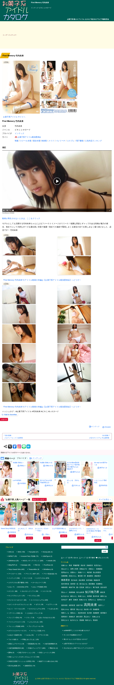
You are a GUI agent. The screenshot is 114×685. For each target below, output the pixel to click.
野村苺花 (104, 485)
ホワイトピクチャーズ (15, 630)
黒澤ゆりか (101, 600)
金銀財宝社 (28, 665)
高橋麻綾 (99, 569)
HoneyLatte (46, 552)
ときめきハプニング (33, 613)
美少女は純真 (12, 665)
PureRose (47, 565)
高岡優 (89, 596)
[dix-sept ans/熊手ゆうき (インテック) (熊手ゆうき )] (87, 477)
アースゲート (12, 573)
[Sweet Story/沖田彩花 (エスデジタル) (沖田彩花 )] (8, 525)
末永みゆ (30, 534)
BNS (19, 552)
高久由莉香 (80, 592)
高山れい (87, 616)
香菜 (70, 565)
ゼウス (38, 604)
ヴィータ (27, 578)
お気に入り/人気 (102, 558)
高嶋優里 (96, 613)
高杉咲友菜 (82, 613)
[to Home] (15, 20)
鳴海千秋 (72, 587)
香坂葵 (95, 620)
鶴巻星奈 (65, 579)
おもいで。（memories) (16, 587)
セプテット (51, 604)
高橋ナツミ (82, 572)
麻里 (70, 600)
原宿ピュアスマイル (15, 643)
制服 (16, 140)
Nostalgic (24, 565)
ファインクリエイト (15, 622)
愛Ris (10, 652)
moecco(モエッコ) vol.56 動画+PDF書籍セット (93, 531)
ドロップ (29, 617)
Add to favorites (10, 414)
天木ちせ (77, 485)
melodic (50, 560)
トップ (5, 35)
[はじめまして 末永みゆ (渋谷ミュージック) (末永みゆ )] (25, 525)
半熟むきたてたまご (29, 639)
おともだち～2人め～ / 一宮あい (42, 529)
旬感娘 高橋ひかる (46, 462)
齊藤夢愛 (76, 565)
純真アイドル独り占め (46, 661)
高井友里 (103, 587)
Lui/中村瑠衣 (17, 480)
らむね (28, 635)
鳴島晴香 (64, 587)
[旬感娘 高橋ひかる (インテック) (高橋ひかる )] (33, 477)
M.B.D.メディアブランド (31, 560)
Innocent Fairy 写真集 (28, 556)
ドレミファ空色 (13, 617)
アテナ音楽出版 (48, 573)
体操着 (44, 140)
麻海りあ (103, 596)
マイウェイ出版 (36, 630)
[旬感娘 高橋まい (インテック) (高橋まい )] (6, 477)
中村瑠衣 (23, 483)
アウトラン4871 (30, 573)
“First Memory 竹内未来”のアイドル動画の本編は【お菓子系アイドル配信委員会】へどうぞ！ (42, 280)
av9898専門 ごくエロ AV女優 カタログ (77, 630)
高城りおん (82, 596)
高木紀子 (64, 600)
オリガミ (11, 591)
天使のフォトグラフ (35, 648)
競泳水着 (36, 140)
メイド (51, 140)
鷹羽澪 (72, 609)
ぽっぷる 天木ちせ (73, 481)
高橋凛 (75, 600)
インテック (19, 133)
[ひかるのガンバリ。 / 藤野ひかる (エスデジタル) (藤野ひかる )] (76, 525)
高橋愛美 (96, 609)
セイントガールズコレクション (18, 604)
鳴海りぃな (65, 613)
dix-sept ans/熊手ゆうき (100, 463)
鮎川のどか (74, 620)
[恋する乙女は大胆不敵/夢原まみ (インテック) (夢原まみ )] (33, 495)
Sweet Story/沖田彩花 (8, 528)
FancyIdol (32, 552)
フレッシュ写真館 (14, 626)
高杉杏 (83, 565)
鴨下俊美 (96, 587)
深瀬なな (64, 532)
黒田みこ (73, 613)
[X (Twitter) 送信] (10, 446)
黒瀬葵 (81, 620)
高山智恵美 (97, 572)
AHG (10, 552)
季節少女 (53, 648)
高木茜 (89, 613)
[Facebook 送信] (15, 446)
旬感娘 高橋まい (18, 462)
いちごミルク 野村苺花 (100, 481)
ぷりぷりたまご (34, 622)
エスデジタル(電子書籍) (16, 582)
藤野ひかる (80, 534)
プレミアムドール (34, 626)
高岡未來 (90, 604)
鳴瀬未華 (97, 580)
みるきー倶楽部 (13, 635)
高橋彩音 (90, 565)
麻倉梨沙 (97, 576)
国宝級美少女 (32, 643)
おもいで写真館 (37, 587)
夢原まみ (50, 485)
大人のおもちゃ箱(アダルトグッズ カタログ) (79, 648)
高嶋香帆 (64, 576)
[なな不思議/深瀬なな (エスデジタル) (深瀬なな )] (59, 525)
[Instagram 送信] (19, 446)
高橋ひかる (49, 465)
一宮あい (47, 534)
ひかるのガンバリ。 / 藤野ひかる (76, 529)
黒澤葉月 (103, 613)
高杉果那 (82, 580)
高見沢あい (98, 565)
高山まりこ (65, 569)
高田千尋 (79, 605)
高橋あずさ (83, 569)
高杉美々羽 (88, 609)
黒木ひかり (65, 620)
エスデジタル (40, 578)
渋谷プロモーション (25, 652)
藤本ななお (76, 472)
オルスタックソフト (28, 591)
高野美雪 (72, 605)
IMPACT (11, 556)
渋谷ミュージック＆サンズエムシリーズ (21, 657)
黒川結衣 (74, 580)
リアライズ (41, 635)
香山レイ (64, 592)
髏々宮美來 (80, 587)
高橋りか (64, 565)
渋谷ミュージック (45, 652)
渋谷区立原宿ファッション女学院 (19, 661)
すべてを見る (105, 499)
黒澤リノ (101, 605)
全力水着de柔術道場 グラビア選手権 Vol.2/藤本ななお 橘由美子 (73, 465)
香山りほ (79, 609)
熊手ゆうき (103, 468)
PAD (36, 565)
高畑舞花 (99, 584)
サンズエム (33, 595)
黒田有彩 (64, 605)
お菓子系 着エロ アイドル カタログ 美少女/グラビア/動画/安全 (88, 19)
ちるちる (52, 608)
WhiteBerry (47, 569)
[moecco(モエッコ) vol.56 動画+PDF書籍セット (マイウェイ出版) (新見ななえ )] (94, 525)
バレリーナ (60, 140)
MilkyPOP (11, 565)
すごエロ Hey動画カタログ (73, 635)
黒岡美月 (64, 616)
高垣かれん (73, 576)
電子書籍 (79, 140)
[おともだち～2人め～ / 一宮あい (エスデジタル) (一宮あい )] (42, 525)
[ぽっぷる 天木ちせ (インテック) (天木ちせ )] (60, 495)
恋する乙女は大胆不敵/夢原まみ (46, 481)
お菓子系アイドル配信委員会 (29, 137)
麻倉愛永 (90, 576)
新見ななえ (97, 537)
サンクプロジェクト (15, 595)
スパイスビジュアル (37, 600)
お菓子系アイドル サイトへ (14, 116)
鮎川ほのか (65, 596)
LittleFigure (46, 556)
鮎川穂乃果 (92, 592)
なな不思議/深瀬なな (59, 528)
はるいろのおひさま (45, 617)
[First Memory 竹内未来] (57, 87)
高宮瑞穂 (89, 580)
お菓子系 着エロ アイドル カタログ (75, 643)
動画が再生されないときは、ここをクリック (21, 218)
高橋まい (23, 465)
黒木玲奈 (96, 596)
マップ (82, 558)
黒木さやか (65, 609)
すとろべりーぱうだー (15, 600)
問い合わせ (73, 558)
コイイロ (45, 591)
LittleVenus (12, 560)
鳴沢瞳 (89, 572)
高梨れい (73, 572)
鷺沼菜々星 (82, 576)
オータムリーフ (37, 582)
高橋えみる (96, 616)
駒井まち (88, 620)
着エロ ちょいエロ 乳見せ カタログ (75, 639)
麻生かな (73, 596)
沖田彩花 (13, 532)
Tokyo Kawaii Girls (14, 569)
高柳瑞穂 (72, 592)
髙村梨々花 (74, 584)
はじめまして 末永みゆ (25, 529)
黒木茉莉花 (65, 584)
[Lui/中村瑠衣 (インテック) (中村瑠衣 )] (6, 495)
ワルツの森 (12, 639)
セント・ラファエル (15, 608)
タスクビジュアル (35, 608)
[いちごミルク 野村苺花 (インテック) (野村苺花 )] (87, 495)
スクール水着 (25, 140)
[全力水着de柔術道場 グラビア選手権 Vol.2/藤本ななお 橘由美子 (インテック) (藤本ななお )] (60, 477)
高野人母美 (74, 569)
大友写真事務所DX (14, 648)
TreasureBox (33, 569)
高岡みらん (92, 600)
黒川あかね (83, 584)
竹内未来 (108, 427)
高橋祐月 (72, 616)
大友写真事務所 (49, 643)
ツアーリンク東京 (14, 613)
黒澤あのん (65, 572)
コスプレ (71, 140)
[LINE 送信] (24, 446)
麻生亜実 (79, 616)
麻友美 (102, 592)
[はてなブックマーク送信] (28, 446)
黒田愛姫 (92, 584)
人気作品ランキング (93, 140)
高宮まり (88, 587)
